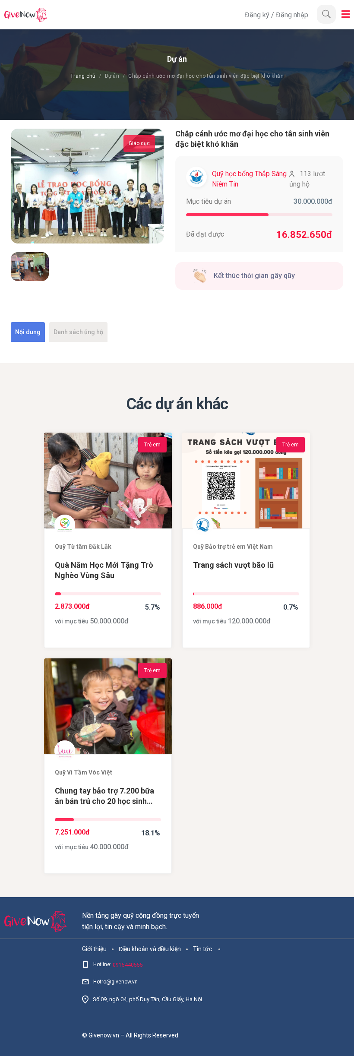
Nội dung (28, 332)
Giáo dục (139, 143)
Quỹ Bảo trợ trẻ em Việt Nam (233, 546)
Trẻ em (152, 445)
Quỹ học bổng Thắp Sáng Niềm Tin (249, 179)
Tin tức (202, 948)
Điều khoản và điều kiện (150, 948)
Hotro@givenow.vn (115, 982)
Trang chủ (82, 76)
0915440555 (128, 965)
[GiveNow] (122, 14)
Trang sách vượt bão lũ (233, 564)
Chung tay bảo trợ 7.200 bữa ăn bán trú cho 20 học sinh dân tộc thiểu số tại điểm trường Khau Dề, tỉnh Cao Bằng (104, 796)
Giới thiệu (94, 948)
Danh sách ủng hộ (78, 332)
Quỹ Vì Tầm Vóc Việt (83, 772)
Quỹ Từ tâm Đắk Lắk (83, 546)
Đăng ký (258, 15)
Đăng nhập (292, 15)
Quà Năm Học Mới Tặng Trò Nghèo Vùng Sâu (104, 570)
